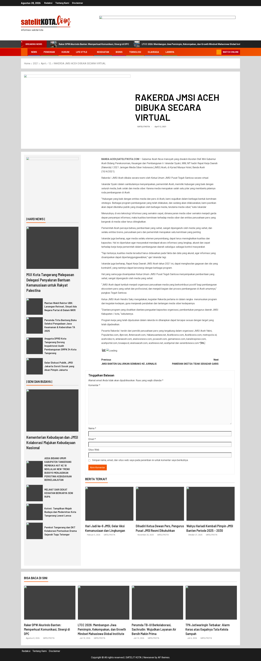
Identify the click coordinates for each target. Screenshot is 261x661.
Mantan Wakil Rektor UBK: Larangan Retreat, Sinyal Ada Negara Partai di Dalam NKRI (60, 306)
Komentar (94, 385)
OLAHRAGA (153, 52)
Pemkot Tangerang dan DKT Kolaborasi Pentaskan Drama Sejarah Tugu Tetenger (60, 531)
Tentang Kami (62, 3)
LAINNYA (170, 52)
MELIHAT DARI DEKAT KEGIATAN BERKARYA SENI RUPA (58, 493)
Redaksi (48, 3)
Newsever (148, 657)
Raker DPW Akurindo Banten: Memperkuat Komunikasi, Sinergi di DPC (94, 44)
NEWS (34, 52)
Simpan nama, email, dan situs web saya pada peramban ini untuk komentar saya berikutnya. (140, 460)
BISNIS (119, 52)
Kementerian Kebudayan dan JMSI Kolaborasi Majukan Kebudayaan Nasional (52, 442)
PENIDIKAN (49, 52)
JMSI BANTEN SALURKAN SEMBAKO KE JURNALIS (129, 361)
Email (92, 439)
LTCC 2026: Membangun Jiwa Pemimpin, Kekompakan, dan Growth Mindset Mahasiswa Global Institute (193, 44)
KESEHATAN (103, 52)
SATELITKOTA (143, 127)
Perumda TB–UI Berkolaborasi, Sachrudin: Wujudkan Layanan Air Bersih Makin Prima (154, 629)
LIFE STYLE (81, 52)
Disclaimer (77, 3)
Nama (92, 428)
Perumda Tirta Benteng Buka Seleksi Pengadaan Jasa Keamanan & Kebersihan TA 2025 (60, 325)
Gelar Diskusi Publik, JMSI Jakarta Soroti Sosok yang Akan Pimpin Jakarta (59, 366)
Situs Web (93, 449)
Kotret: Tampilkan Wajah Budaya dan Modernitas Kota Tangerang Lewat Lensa (60, 512)
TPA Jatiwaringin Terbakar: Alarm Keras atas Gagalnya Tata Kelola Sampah (207, 629)
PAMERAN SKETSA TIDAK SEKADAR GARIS (195, 361)
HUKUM (65, 52)
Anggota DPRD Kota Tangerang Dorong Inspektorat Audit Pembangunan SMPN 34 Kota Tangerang (60, 346)
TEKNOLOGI (135, 52)
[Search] (214, 52)
